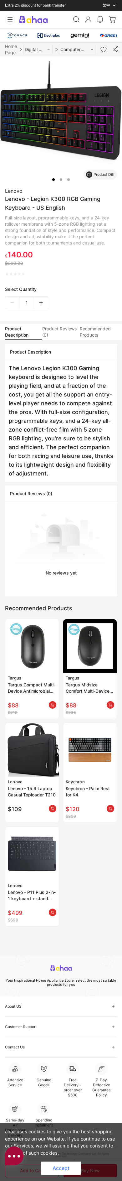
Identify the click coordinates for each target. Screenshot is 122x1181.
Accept (61, 1168)
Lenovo (14, 191)
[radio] (7, 274)
